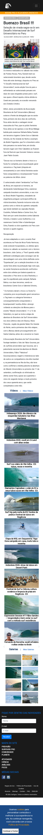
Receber (6, 737)
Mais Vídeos (28, 391)
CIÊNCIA (5, 762)
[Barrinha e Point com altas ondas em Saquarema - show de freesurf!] (13, 672)
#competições (23, 18)
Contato (22, 791)
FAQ (28, 791)
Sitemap (15, 791)
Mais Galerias (28, 649)
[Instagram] (8, 777)
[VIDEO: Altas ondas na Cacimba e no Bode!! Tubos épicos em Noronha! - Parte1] (30, 685)
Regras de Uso (10, 786)
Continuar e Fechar (10, 831)
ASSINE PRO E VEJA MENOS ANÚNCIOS (21, 13)
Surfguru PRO (8, 749)
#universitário (10, 18)
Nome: (4, 716)
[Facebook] (4, 777)
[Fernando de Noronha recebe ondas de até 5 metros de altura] (30, 697)
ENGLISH (35, 791)
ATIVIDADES (7, 759)
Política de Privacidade (19, 825)
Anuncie (7, 791)
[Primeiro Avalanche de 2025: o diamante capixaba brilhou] (30, 672)
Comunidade (7, 752)
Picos (4, 767)
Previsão (6, 747)
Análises (6, 765)
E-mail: (4, 726)
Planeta (6, 755)
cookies (20, 809)
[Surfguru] (8, 6)
